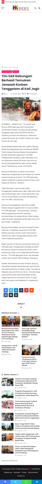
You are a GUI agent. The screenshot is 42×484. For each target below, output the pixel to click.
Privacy (24, 472)
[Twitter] (11, 290)
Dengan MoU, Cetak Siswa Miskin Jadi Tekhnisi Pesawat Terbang (9, 349)
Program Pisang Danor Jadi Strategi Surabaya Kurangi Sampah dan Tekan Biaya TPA (26, 393)
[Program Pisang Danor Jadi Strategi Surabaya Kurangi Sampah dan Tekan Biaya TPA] (7, 394)
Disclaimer (17, 472)
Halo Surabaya (13, 67)
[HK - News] (21, 8)
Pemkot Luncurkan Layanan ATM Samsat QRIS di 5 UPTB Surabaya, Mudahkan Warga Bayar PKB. (26, 382)
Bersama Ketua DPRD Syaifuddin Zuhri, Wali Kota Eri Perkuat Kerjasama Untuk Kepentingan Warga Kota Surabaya (10, 333)
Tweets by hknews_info (10, 460)
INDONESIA (36, 469)
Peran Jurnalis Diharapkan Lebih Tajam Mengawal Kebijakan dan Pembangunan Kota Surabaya (26, 449)
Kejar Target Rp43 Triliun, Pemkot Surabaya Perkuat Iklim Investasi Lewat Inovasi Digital (27, 426)
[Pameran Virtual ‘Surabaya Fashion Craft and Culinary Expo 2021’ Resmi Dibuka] (31, 350)
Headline (15, 71)
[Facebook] (6, 290)
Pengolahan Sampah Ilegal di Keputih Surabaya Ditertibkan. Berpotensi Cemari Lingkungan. (27, 416)
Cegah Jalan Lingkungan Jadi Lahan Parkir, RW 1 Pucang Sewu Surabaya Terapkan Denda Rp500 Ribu (27, 437)
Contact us (21, 476)
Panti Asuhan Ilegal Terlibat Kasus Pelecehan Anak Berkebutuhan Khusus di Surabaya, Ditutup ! (26, 404)
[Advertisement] (21, 41)
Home (5, 67)
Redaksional (8, 472)
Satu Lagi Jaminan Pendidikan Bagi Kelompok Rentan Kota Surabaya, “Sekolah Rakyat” (31, 332)
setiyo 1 (5, 94)
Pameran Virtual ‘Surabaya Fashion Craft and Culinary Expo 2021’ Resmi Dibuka (29, 361)
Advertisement (33, 472)
